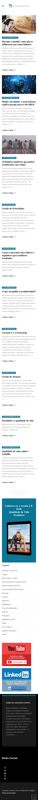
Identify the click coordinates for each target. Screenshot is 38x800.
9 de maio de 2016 (9, 204)
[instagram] (5, 770)
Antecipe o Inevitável (9, 571)
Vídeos (4, 634)
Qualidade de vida (8, 619)
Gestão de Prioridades (13, 208)
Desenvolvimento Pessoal (11, 586)
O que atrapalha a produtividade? (19, 291)
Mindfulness (6, 604)
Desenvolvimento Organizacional (14, 582)
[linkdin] (5, 778)
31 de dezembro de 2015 (11, 416)
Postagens (5, 616)
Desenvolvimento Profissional (12, 589)
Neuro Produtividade (9, 608)
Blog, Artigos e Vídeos (10, 578)
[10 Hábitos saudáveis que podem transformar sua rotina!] (19, 144)
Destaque (5, 593)
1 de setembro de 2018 (10, 98)
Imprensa (5, 601)
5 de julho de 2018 (9, 158)
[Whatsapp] (5, 776)
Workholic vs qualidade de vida (17, 420)
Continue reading (7, 70)
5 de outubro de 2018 (10, 37)
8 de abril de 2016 (9, 372)
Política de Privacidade (9, 793)
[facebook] (5, 768)
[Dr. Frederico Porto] (19, 6)
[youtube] (5, 773)
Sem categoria (7, 627)
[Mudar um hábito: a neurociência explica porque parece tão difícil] (19, 84)
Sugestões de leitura (9, 631)
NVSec (32, 790)
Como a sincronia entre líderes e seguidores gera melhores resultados (18, 255)
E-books (5, 597)
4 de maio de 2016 (9, 248)
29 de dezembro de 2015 (11, 447)
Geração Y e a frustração (14, 332)
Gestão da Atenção (11, 376)
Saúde (4, 623)
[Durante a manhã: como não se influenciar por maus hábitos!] (19, 24)
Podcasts (5, 612)
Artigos (4, 574)
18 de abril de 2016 (9, 329)
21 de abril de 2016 (9, 287)
